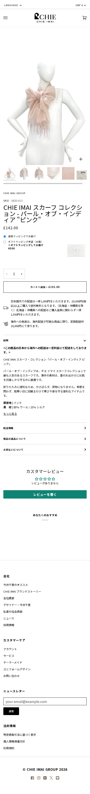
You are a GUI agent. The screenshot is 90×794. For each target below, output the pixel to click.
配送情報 (8, 428)
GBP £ (79, 5)
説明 (5, 340)
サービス (8, 656)
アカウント (10, 649)
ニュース (8, 618)
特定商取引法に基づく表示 (19, 735)
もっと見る (10, 414)
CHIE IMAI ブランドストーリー (22, 591)
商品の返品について (14, 438)
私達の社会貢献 (12, 612)
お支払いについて (13, 449)
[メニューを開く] (9, 18)
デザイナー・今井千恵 (17, 605)
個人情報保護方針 (14, 741)
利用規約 (8, 748)
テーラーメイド (12, 662)
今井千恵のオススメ (15, 585)
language (11, 5)
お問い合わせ (11, 676)
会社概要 (8, 598)
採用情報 (8, 625)
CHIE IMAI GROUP (14, 193)
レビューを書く (45, 494)
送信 (11, 711)
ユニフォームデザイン (17, 669)
